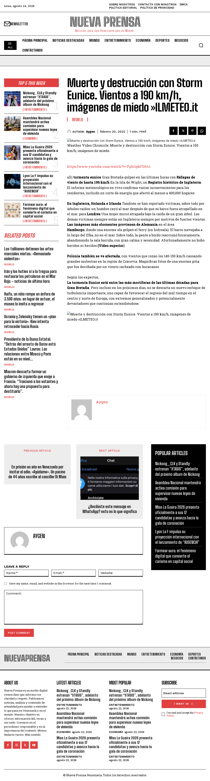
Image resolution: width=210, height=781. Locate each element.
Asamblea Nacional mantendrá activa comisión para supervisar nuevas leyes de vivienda (40, 126)
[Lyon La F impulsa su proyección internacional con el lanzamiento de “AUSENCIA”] (12, 181)
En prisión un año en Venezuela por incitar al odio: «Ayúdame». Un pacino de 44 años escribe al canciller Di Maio (37, 471)
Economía (30, 138)
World (9, 264)
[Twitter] (183, 131)
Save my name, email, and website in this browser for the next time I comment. (60, 583)
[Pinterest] (192, 131)
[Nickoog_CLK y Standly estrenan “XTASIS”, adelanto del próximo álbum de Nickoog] (12, 98)
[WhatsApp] (202, 131)
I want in (181, 703)
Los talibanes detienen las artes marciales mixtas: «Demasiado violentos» (29, 253)
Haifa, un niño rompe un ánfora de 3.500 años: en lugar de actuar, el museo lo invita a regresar (29, 298)
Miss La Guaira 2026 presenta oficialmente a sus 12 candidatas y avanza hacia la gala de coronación (40, 154)
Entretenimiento (34, 109)
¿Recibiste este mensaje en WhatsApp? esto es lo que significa (109, 509)
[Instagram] (16, 745)
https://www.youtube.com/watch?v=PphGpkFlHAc (109, 166)
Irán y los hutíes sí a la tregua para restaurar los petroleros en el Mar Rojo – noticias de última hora (30, 276)
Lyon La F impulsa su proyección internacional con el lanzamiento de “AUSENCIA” (38, 183)
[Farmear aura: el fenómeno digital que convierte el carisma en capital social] (12, 210)
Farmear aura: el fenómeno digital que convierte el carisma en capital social (40, 210)
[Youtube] (34, 745)
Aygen (90, 131)
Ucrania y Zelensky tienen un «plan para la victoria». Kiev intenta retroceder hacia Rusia (30, 321)
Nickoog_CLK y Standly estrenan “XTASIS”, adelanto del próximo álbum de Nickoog (39, 99)
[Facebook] (173, 131)
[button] (201, 45)
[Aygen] (69, 132)
